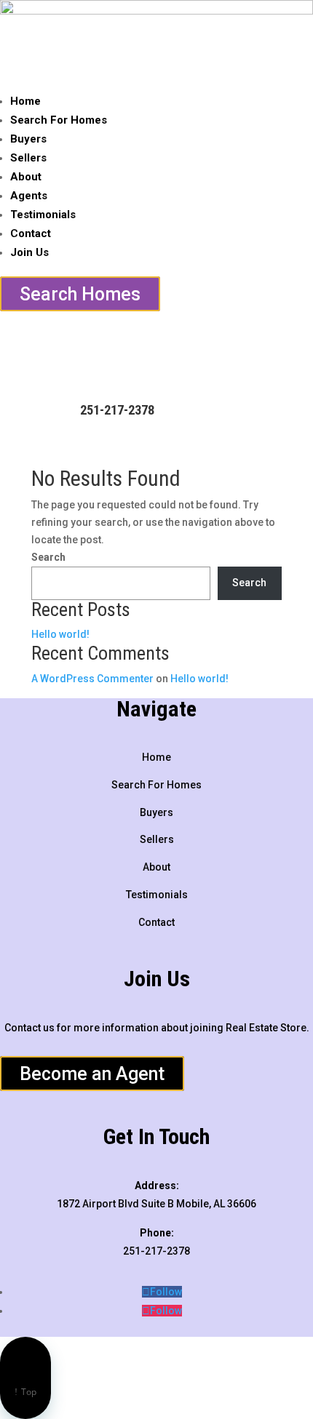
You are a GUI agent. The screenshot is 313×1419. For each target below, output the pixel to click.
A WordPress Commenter (92, 678)
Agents (28, 195)
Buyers (28, 138)
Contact (30, 233)
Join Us (29, 252)
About (25, 176)
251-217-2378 (117, 409)
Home (25, 101)
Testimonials (43, 214)
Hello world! (60, 634)
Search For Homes (58, 120)
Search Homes (80, 293)
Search (48, 557)
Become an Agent (92, 1073)
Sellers (28, 157)
